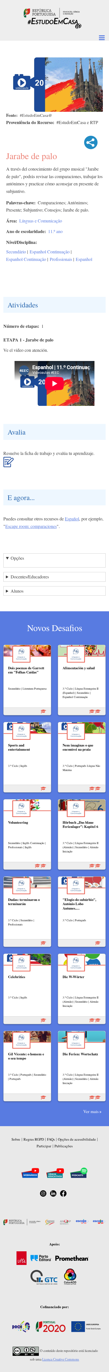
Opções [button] (17, 558)
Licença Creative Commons (60, 1359)
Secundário (16, 251)
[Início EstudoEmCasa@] (52, 12)
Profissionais (61, 259)
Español (72, 519)
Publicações (63, 1145)
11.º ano (55, 231)
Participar (44, 1145)
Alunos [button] (17, 591)
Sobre (15, 1139)
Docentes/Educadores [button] (30, 577)
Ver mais (91, 1111)
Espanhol (84, 259)
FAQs (51, 1139)
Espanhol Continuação (50, 251)
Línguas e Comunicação (40, 221)
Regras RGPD (33, 1139)
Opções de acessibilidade (77, 1139)
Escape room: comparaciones (31, 526)
